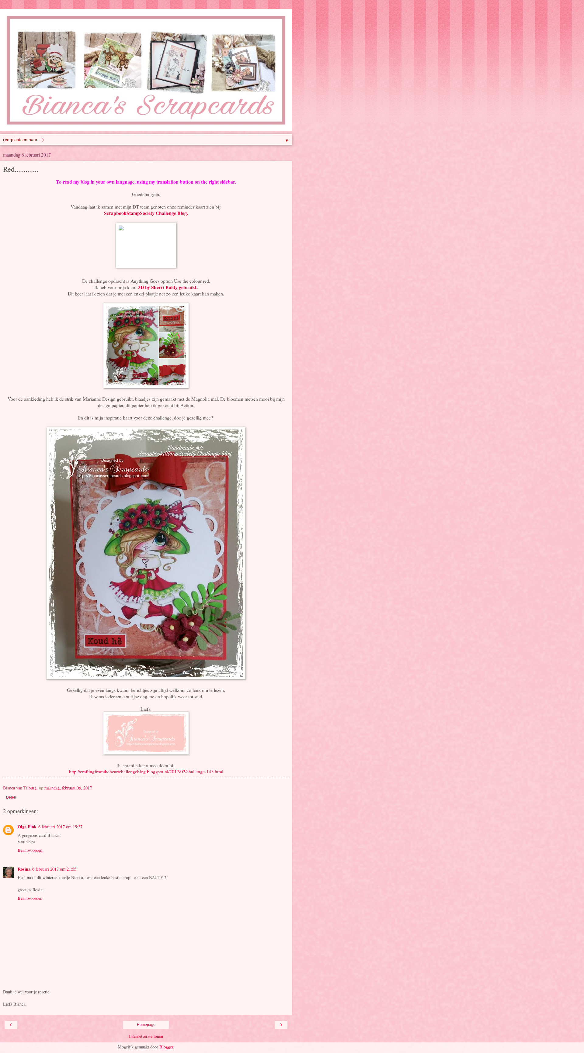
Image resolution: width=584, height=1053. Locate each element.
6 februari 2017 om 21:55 (54, 869)
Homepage (146, 1025)
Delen (11, 797)
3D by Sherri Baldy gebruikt (167, 287)
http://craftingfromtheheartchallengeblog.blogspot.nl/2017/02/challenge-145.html (146, 771)
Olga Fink (27, 826)
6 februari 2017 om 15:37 (60, 827)
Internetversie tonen (146, 1036)
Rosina (24, 869)
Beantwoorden (30, 850)
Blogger (166, 1047)
